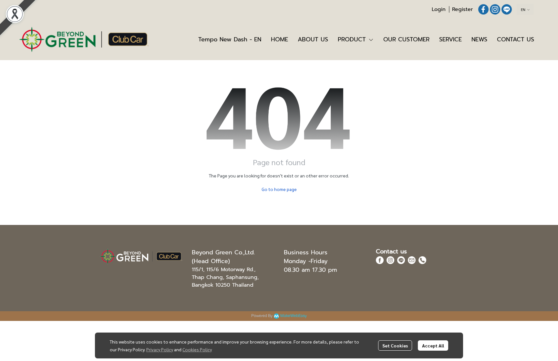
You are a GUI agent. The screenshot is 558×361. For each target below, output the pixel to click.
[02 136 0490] (422, 260)
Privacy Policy (159, 349)
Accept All (433, 345)
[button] (525, 9)
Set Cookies (395, 345)
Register (462, 9)
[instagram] (495, 9)
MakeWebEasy (293, 316)
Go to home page (279, 189)
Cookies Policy (197, 349)
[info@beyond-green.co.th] (412, 260)
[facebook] (483, 9)
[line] (506, 9)
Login (439, 9)
